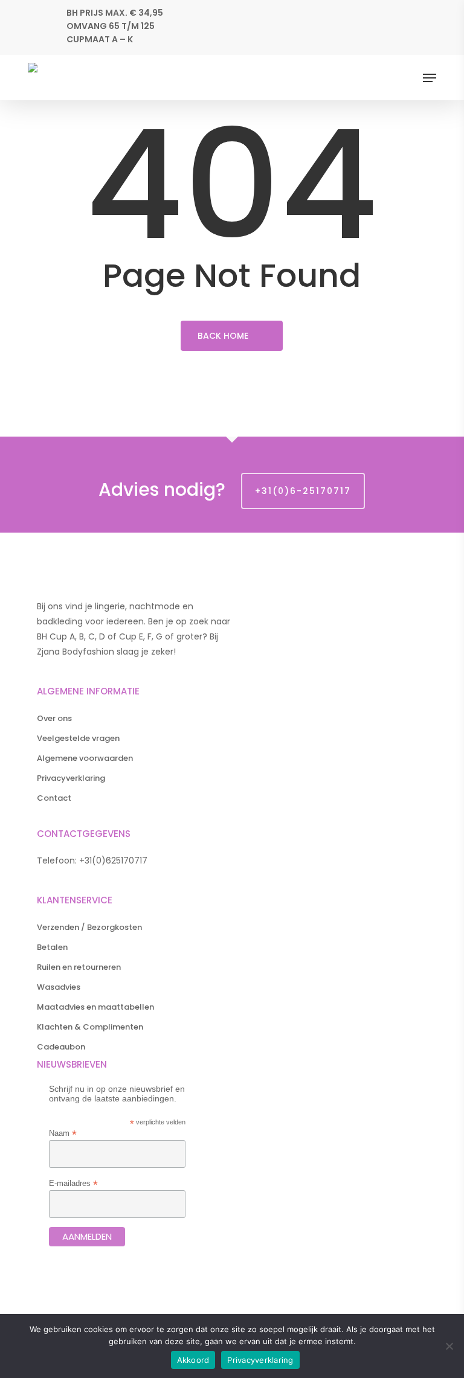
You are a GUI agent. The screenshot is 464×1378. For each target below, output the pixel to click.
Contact (54, 798)
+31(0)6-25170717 (303, 491)
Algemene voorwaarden (85, 758)
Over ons (54, 718)
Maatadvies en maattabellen (95, 1007)
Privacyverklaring (71, 778)
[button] (429, 78)
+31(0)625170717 (113, 860)
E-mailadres (73, 1183)
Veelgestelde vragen (78, 738)
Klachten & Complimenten (90, 1027)
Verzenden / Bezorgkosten (89, 927)
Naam (63, 1133)
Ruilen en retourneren (79, 967)
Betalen (52, 947)
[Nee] (449, 1346)
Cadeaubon (61, 1047)
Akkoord (193, 1360)
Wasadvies (58, 987)
